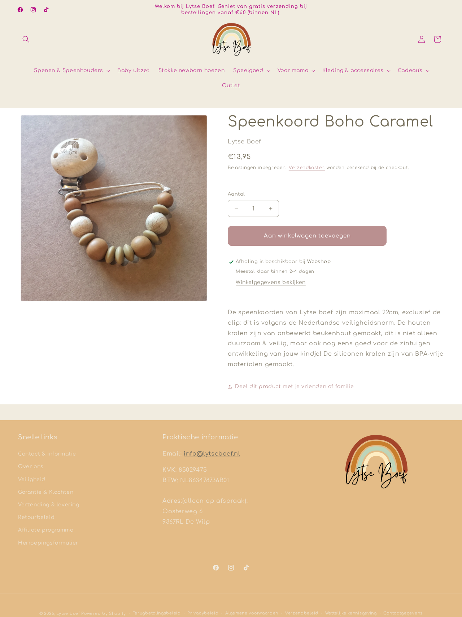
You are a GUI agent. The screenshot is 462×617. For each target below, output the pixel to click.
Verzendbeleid (301, 613)
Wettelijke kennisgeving (351, 613)
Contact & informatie (47, 454)
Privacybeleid (202, 613)
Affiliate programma (45, 530)
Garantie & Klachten (45, 492)
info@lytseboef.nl (212, 453)
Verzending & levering (48, 504)
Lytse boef (69, 613)
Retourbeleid (36, 517)
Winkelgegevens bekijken (271, 282)
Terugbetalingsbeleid (157, 613)
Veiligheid (31, 479)
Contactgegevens (403, 613)
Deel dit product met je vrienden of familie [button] (294, 386)
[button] (26, 39)
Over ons (31, 466)
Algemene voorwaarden (251, 613)
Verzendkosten (307, 167)
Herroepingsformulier (48, 543)
